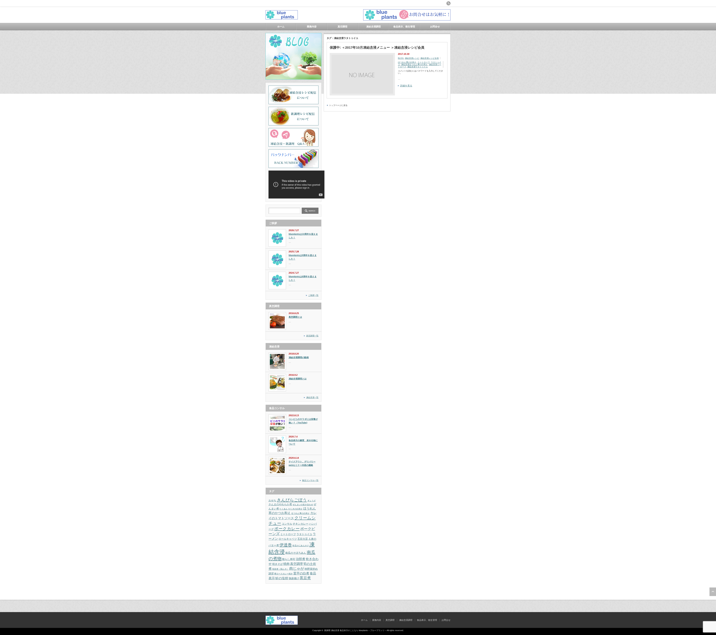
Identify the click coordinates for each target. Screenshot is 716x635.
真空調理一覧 (312, 336)
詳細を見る (406, 85)
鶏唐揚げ (294, 578)
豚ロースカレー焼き (283, 574)
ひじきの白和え (295, 509)
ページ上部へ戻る (712, 591)
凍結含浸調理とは (298, 378)
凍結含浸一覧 (312, 397)
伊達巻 (286, 545)
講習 (271, 573)
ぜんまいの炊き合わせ (303, 504)
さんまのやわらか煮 (280, 504)
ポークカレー (287, 528)
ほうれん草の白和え (407, 62)
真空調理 (342, 26)
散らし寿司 (288, 559)
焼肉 (286, 564)
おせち (272, 500)
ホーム (281, 26)
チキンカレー (300, 523)
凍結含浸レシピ (412, 58)
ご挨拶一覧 (313, 295)
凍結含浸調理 (373, 26)
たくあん (284, 509)
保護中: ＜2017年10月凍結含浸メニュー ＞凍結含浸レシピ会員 (377, 47)
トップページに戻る (338, 105)
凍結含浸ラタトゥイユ (417, 67)
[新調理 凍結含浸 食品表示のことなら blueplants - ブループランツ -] (282, 18)
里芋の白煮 (301, 573)
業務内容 (312, 26)
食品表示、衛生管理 (404, 26)
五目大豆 (302, 538)
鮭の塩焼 (281, 578)
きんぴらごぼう (292, 500)
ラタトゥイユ (304, 534)
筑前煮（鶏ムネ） (280, 569)
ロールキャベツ (288, 538)
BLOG (401, 58)
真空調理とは (295, 317)
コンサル (287, 523)
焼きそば (277, 563)
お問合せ (435, 26)
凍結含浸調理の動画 (299, 357)
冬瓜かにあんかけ (300, 545)
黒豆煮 (305, 578)
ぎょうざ (311, 501)
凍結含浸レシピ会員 (429, 58)
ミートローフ (423, 62)
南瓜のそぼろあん (295, 552)
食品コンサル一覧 (310, 480)
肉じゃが (296, 568)
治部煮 (300, 559)
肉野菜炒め (311, 568)
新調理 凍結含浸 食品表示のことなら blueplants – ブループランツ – (355, 630)
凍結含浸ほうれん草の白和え (414, 64)
